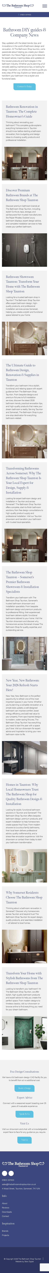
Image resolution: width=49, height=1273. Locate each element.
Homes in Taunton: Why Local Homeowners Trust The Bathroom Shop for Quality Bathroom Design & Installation (24, 794)
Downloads (7, 1211)
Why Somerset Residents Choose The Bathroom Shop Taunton (24, 897)
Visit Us (24, 1140)
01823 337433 (25, 14)
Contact (5, 1216)
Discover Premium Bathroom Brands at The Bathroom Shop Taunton (22, 195)
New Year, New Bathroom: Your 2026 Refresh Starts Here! (22, 685)
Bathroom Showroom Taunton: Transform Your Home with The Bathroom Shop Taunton (23, 284)
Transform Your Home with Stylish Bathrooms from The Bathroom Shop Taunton (24, 978)
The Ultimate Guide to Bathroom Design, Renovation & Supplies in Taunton (22, 372)
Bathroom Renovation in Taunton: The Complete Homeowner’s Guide (22, 111)
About (4, 1203)
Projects (5, 1235)
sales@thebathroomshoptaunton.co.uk (19, 1184)
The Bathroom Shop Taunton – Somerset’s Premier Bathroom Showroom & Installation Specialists (22, 582)
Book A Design (24, 1088)
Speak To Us (24, 1114)
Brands (5, 1230)
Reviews (5, 1207)
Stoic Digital (29, 1261)
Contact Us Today (24, 86)
